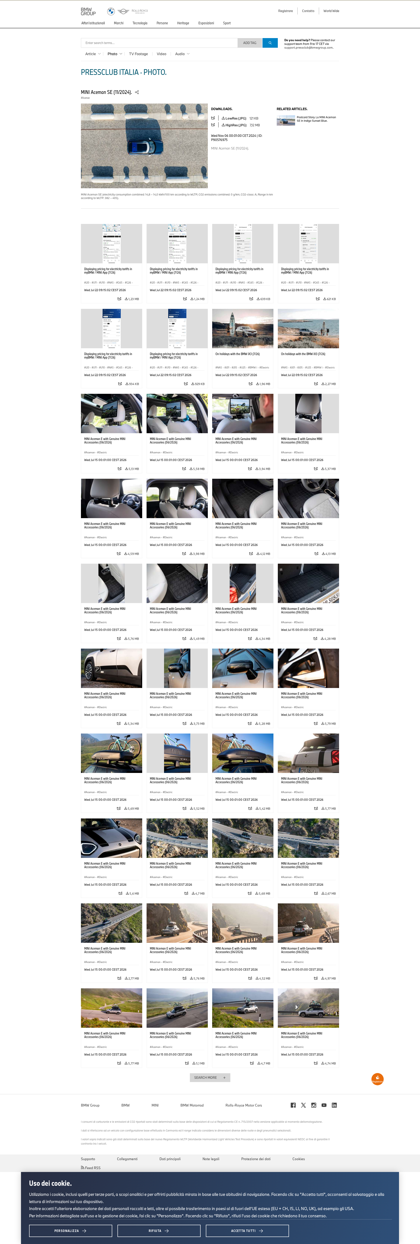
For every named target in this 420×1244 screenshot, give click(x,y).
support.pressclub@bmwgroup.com (308, 47)
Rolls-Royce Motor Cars (244, 1105)
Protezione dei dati (256, 1159)
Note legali (211, 1159)
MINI (155, 1105)
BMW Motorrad (192, 1105)
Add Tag (249, 43)
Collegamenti (127, 1159)
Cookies (298, 1159)
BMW (125, 1105)
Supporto (88, 1159)
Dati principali (170, 1159)
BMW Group (90, 1105)
